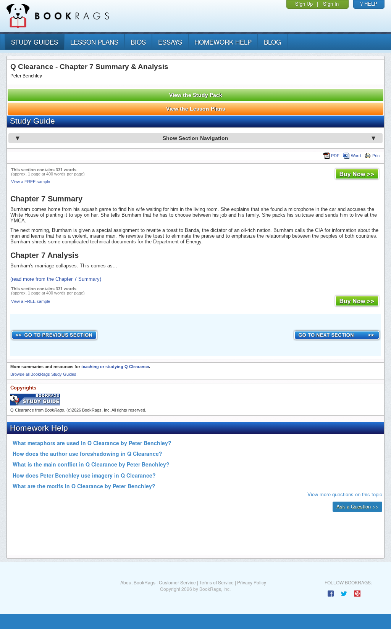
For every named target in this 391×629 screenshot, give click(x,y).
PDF (335, 155)
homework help (223, 42)
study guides (34, 42)
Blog (272, 42)
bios (138, 42)
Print (376, 155)
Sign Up (304, 3)
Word (356, 155)
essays (170, 42)
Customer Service (177, 582)
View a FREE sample (30, 181)
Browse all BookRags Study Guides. (44, 374)
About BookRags (137, 582)
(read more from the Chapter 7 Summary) (55, 279)
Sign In (331, 3)
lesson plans (94, 42)
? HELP (368, 3)
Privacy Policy (251, 582)
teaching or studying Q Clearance (115, 366)
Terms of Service (216, 582)
